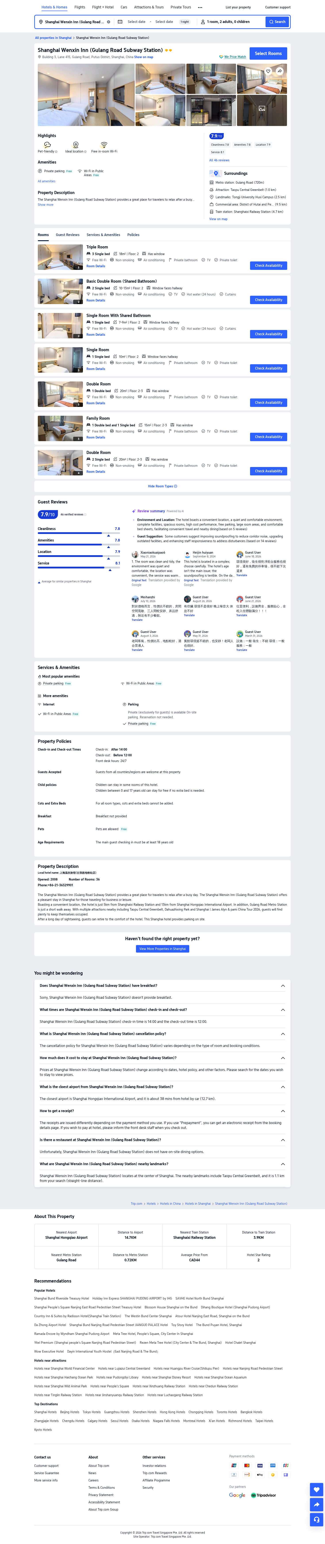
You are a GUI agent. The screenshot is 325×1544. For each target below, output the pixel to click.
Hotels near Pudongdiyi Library (117, 1377)
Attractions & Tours (149, 7)
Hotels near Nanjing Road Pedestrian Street (253, 1368)
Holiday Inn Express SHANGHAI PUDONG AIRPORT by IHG (132, 1298)
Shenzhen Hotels (144, 1412)
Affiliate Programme (156, 1480)
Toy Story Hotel (182, 1325)
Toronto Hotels (227, 1412)
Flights (80, 7)
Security (148, 1487)
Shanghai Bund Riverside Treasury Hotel (61, 1298)
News (92, 1473)
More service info (46, 1480)
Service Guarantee (46, 1473)
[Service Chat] (316, 1519)
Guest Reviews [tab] (68, 235)
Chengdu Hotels (73, 1421)
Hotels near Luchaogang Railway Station (175, 1395)
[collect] (316, 1489)
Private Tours (181, 7)
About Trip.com (98, 1466)
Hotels (151, 1203)
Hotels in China (170, 1203)
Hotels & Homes (54, 7)
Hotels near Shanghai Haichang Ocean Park (63, 1377)
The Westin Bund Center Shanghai (148, 1316)
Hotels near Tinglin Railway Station (58, 1395)
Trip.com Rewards (155, 1473)
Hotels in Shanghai (198, 1203)
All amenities (46, 181)
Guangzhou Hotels (116, 1412)
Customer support (46, 1466)
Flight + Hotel (103, 7)
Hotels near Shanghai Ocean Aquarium (220, 1377)
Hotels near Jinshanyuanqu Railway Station (114, 1395)
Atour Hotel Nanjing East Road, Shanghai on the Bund (212, 1316)
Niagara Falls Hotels (166, 1421)
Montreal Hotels (194, 1421)
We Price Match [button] (235, 57)
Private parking (53, 683)
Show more (46, 204)
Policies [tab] (133, 235)
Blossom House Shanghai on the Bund (171, 1307)
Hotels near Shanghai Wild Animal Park (60, 1386)
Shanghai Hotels (45, 1412)
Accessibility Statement (104, 1502)
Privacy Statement (100, 1495)
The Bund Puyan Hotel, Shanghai (219, 1325)
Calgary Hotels (97, 1421)
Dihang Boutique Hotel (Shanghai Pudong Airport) (235, 1307)
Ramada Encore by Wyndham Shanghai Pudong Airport (71, 1334)
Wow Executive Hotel (49, 1351)
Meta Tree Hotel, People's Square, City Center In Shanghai (153, 1334)
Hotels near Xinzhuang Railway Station (159, 1386)
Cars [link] (124, 7)
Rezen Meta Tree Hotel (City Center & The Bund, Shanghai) (181, 1342)
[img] (86, 95)
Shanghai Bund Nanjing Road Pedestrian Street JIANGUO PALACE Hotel (118, 1325)
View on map (218, 219)
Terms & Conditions (101, 1487)
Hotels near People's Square (109, 1386)
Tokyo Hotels (92, 1412)
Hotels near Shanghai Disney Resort (166, 1377)
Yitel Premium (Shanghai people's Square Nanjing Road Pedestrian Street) (85, 1342)
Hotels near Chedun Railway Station (213, 1386)
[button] (200, 7)
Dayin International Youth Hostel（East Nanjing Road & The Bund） (113, 1351)
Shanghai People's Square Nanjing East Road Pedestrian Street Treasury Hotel (87, 1307)
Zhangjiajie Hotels (46, 1421)
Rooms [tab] (43, 235)
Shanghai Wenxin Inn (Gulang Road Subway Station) (100, 50)
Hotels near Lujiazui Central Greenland (124, 1368)
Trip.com (136, 1203)
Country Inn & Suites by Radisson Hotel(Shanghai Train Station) (77, 1316)
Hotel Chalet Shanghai (240, 1342)
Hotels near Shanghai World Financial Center (64, 1368)
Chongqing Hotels (201, 1412)
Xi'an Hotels (217, 1421)
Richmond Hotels (240, 1421)
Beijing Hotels (69, 1412)
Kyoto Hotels (43, 1430)
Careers (93, 1480)
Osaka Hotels (140, 1421)
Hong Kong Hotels (172, 1412)
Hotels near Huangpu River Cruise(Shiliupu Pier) (186, 1368)
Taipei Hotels (264, 1421)
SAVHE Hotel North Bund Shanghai (200, 1298)
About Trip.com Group (103, 1509)
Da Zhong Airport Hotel (50, 1325)
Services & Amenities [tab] (103, 235)
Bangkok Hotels (251, 1412)
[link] (238, 7)
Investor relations (154, 1466)
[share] (316, 1504)
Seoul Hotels (119, 1421)
